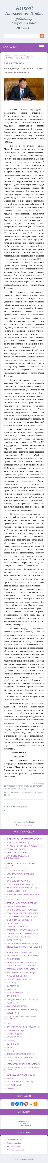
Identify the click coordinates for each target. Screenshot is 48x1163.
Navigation (10, 46)
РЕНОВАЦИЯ (12, 959)
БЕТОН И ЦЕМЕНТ (14, 891)
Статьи (15, 56)
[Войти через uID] (13, 1104)
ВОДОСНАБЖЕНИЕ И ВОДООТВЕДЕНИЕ (24, 894)
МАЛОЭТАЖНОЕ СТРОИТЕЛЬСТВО (22, 956)
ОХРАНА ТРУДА (13, 1034)
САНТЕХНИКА (12, 923)
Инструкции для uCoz (15, 1150)
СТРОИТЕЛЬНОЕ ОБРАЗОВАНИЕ (21, 910)
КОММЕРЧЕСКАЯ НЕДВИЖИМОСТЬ (22, 1027)
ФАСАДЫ (10, 1078)
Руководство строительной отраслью (28, 792)
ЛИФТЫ (10, 878)
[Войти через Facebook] (22, 1104)
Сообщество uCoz (14, 1143)
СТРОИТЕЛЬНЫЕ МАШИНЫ (18, 1082)
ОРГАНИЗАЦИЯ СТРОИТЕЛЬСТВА (21, 969)
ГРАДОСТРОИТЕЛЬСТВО (17, 937)
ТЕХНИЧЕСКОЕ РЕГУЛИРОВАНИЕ (21, 933)
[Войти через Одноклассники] (35, 1104)
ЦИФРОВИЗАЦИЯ (14, 1085)
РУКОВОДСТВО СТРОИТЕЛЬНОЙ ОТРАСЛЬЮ (18, 57)
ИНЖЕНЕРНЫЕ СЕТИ (16, 976)
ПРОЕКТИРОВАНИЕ (15, 871)
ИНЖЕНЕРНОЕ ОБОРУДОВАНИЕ (20, 1010)
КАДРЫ (10, 1047)
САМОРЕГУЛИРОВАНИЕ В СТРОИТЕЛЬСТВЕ (16, 857)
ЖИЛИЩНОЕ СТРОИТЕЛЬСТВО (20, 888)
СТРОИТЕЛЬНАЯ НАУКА (17, 907)
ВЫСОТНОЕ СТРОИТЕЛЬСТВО (20, 973)
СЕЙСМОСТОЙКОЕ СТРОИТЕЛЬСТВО (23, 913)
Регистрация (21, 825)
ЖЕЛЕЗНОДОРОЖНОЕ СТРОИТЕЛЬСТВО (24, 947)
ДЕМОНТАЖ (12, 996)
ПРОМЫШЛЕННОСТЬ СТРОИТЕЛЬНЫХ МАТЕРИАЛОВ (22, 1069)
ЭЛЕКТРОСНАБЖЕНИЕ (16, 843)
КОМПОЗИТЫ (12, 1061)
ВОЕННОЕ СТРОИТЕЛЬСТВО (19, 1054)
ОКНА (9, 1024)
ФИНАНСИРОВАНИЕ (15, 1006)
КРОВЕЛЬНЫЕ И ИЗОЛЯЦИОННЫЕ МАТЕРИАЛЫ (20, 1017)
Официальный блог (14, 1140)
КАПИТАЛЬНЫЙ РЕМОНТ (17, 881)
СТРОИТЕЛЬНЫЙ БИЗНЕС (18, 979)
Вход (30, 825)
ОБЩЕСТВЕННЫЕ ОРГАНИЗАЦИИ (21, 930)
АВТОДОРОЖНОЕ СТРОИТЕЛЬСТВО (22, 1064)
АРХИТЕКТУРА (13, 1037)
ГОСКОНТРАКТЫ (14, 993)
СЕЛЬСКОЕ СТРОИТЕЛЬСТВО (19, 1075)
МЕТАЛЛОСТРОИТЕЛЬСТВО (19, 874)
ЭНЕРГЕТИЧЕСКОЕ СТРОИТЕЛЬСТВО (23, 839)
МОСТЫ (10, 983)
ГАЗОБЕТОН (12, 1013)
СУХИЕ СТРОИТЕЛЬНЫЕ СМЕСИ (21, 966)
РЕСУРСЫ (11, 1003)
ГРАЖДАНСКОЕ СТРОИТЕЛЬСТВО (21, 999)
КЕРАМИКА (11, 986)
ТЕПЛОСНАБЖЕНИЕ (15, 849)
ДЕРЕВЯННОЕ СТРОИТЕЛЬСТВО (21, 903)
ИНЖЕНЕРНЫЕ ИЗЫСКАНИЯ (19, 884)
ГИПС (9, 1051)
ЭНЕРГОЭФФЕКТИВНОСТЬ (18, 920)
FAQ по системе (13, 1146)
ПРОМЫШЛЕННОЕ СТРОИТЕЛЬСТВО (22, 1057)
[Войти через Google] (31, 1104)
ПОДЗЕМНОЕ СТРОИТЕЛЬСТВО (20, 917)
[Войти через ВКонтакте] (17, 1104)
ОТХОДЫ (10, 1088)
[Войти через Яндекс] (26, 1104)
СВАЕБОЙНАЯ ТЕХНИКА (17, 853)
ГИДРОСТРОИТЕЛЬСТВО (17, 900)
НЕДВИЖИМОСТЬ (14, 1030)
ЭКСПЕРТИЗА (12, 940)
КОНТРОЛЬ (11, 1044)
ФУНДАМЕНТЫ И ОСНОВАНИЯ (19, 962)
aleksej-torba (11, 789)
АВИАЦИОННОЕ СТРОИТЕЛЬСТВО (21, 952)
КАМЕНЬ (10, 989)
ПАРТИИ (10, 1041)
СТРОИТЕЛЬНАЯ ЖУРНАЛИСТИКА (21, 944)
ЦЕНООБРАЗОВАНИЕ (16, 927)
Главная (7, 56)
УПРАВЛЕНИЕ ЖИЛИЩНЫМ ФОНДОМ (22, 846)
